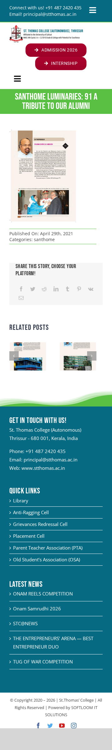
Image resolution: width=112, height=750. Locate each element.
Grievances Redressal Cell (40, 524)
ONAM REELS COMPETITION (43, 594)
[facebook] (38, 725)
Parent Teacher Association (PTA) (47, 548)
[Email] (21, 298)
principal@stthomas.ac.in (50, 459)
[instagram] (74, 725)
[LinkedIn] (56, 289)
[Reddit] (44, 289)
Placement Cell (28, 536)
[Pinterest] (79, 289)
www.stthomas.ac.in (43, 468)
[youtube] (62, 725)
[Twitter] (32, 289)
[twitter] (50, 725)
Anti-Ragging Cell (31, 512)
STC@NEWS (25, 623)
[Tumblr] (67, 289)
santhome (44, 239)
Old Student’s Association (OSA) (46, 559)
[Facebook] (21, 289)
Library (20, 500)
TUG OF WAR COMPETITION (43, 661)
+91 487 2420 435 (46, 451)
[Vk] (90, 289)
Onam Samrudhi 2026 (37, 608)
